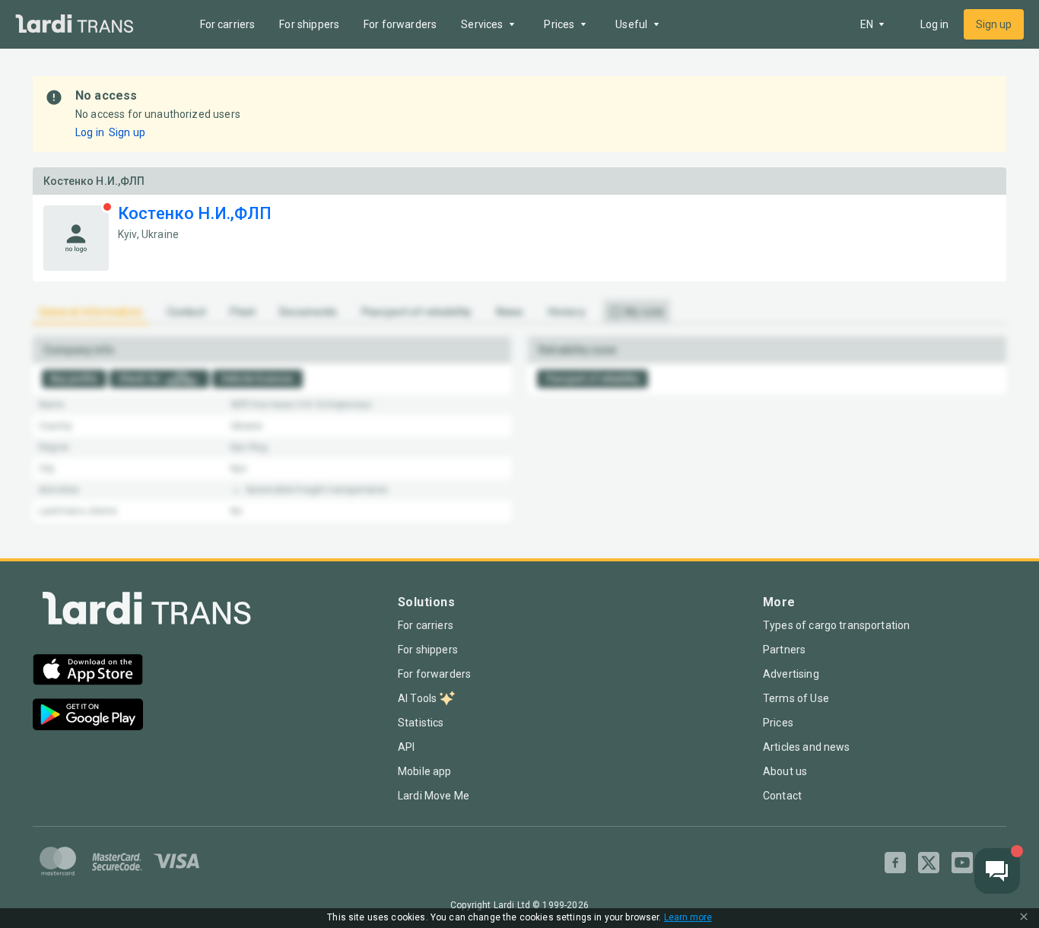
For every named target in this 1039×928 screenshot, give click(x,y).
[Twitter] (928, 862)
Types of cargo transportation (836, 625)
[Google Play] (88, 716)
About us (785, 771)
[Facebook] (895, 862)
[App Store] (88, 671)
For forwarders (400, 24)
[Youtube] (962, 862)
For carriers (228, 24)
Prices (778, 723)
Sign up (994, 24)
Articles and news (806, 747)
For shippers (309, 24)
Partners (784, 650)
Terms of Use (796, 698)
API (406, 747)
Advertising (791, 674)
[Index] (147, 612)
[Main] (74, 25)
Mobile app (425, 771)
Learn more (688, 918)
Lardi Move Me (433, 796)
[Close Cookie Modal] (1023, 918)
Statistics (421, 723)
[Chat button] (997, 871)
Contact (782, 796)
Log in (934, 24)
